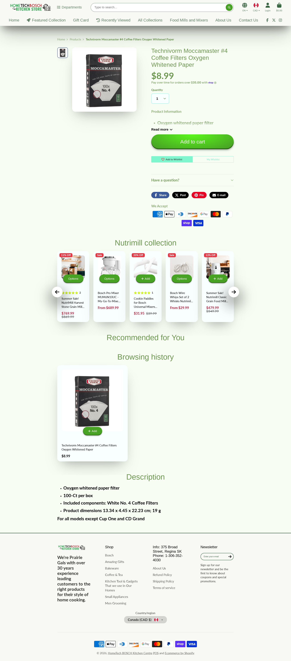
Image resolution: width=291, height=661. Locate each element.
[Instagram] (280, 20)
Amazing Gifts (114, 562)
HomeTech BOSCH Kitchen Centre (130, 653)
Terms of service (164, 588)
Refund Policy (162, 575)
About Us (223, 20)
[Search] (229, 7)
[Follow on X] (274, 20)
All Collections (150, 20)
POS (156, 653)
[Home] (30, 7)
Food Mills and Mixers (189, 20)
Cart (279, 7)
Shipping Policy (163, 581)
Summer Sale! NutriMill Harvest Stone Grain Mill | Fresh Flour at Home (73, 286)
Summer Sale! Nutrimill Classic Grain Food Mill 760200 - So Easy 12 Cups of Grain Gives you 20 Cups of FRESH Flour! (218, 286)
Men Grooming (115, 603)
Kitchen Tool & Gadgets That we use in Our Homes (121, 585)
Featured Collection (49, 20)
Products (75, 39)
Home (14, 20)
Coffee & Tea (114, 575)
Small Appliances (116, 597)
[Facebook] (267, 20)
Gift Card (81, 20)
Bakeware (112, 568)
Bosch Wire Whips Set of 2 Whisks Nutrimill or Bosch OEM (182, 286)
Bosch (109, 555)
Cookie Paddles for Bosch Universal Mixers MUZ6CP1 (146, 286)
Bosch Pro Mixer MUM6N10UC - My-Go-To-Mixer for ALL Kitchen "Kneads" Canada (109, 286)
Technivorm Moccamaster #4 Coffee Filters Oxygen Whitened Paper (92, 413)
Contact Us (248, 20)
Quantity (157, 90)
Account (267, 7)
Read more (159, 129)
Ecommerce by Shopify (179, 653)
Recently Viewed (115, 20)
